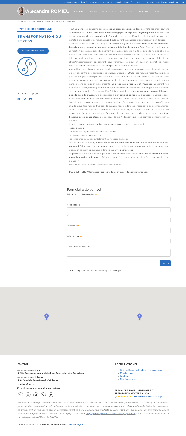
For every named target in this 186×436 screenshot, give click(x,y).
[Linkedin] (30, 99)
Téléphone (72, 226)
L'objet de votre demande (78, 247)
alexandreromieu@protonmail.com (164, 2)
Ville (69, 215)
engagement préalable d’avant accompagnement (111, 413)
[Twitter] (25, 99)
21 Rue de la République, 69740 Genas (39, 380)
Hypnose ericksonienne (43, 21)
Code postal (73, 205)
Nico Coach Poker (128, 379)
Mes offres (126, 12)
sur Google (148, 397)
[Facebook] (19, 99)
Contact (160, 12)
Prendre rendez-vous (33, 51)
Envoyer (165, 263)
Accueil (78, 12)
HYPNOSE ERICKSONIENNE (34, 29)
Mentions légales (76, 424)
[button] (46, 317)
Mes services (108, 12)
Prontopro (124, 376)
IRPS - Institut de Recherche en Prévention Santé (141, 370)
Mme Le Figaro (127, 373)
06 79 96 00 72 (139, 2)
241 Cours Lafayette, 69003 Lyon (68, 373)
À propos (92, 12)
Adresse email (73, 236)
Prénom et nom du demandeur (81, 194)
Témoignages (144, 12)
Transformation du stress (65, 21)
